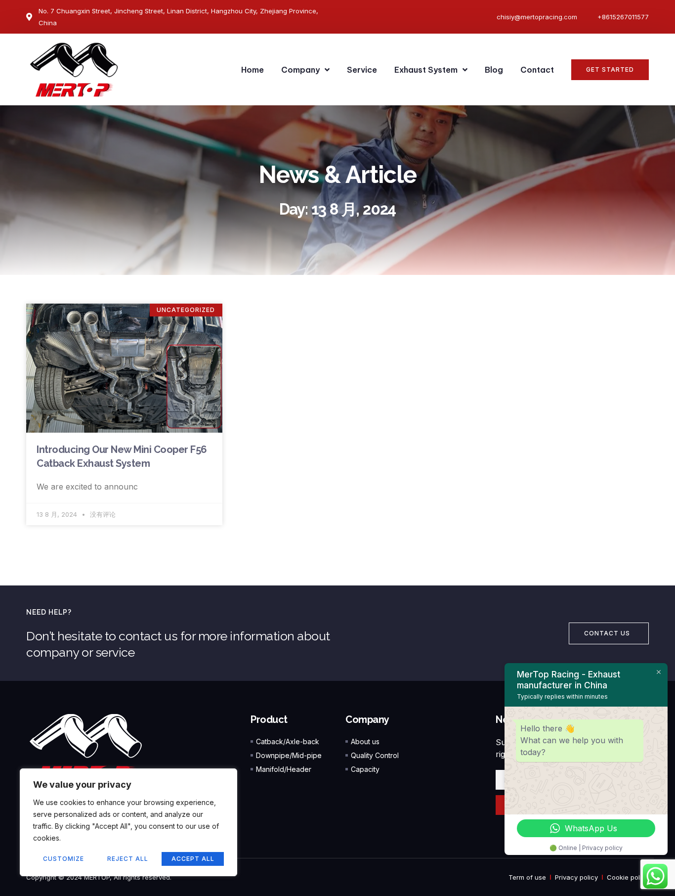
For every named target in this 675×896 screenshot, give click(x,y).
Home (252, 70)
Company (300, 70)
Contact (537, 70)
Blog (494, 70)
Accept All (192, 858)
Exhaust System (426, 70)
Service (362, 70)
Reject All (127, 858)
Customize (63, 858)
